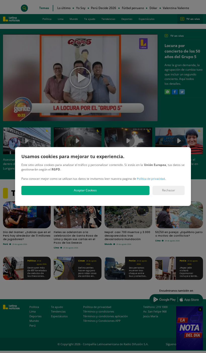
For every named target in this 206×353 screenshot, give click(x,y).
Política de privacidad (151, 179)
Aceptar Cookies (85, 190)
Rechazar (168, 190)
